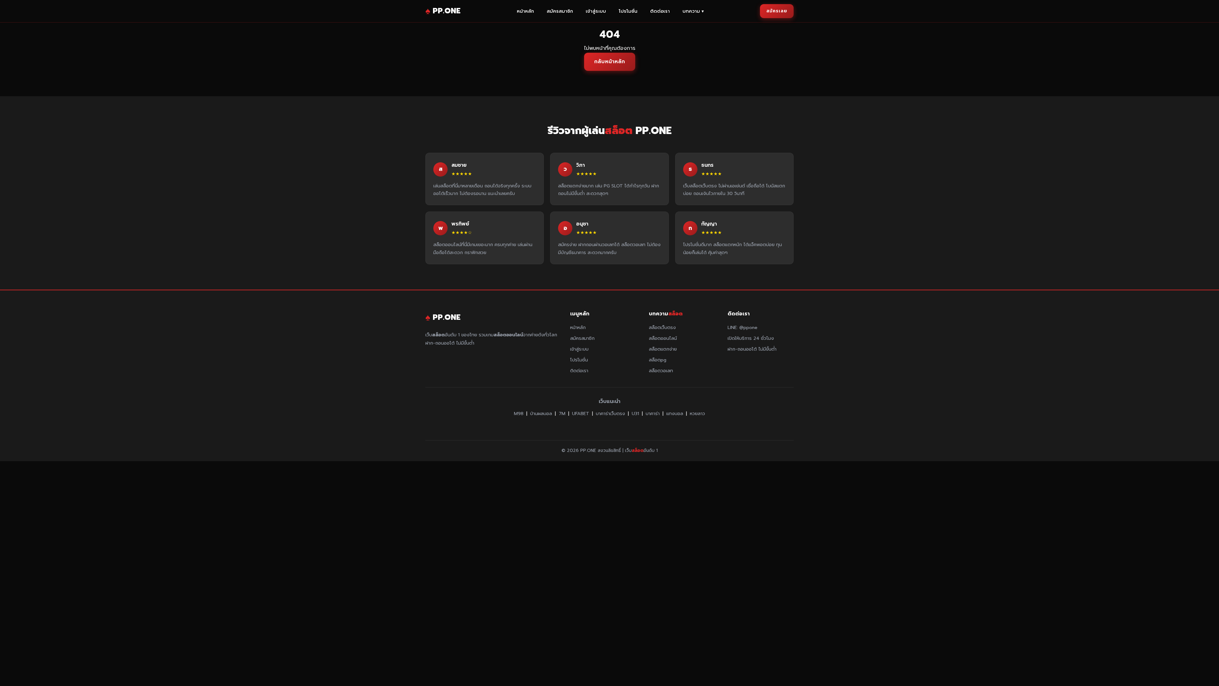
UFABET (580, 413)
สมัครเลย (776, 11)
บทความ (693, 11)
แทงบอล (674, 413)
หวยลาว (697, 413)
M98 (518, 413)
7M (562, 413)
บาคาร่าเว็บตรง (610, 413)
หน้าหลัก (525, 11)
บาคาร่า (653, 413)
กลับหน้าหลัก (609, 61)
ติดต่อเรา (660, 11)
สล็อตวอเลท (661, 370)
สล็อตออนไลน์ (663, 338)
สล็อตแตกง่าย (663, 349)
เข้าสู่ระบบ (596, 11)
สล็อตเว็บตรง (662, 327)
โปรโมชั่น (628, 11)
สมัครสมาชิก (560, 11)
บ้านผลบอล (541, 413)
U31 (635, 413)
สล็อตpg (657, 359)
